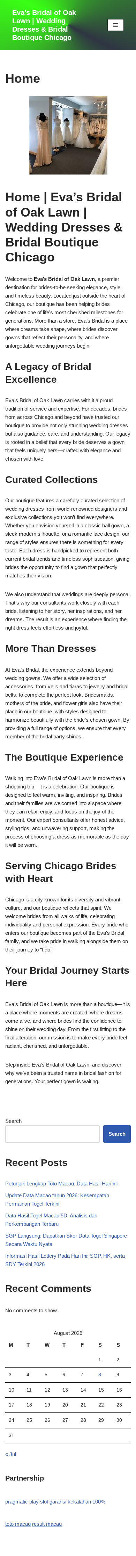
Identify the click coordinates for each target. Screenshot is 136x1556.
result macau (47, 1524)
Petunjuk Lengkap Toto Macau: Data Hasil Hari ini (61, 1183)
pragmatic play (22, 1502)
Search (13, 1121)
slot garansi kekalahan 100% (72, 1502)
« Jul (10, 1454)
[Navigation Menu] (115, 25)
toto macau (18, 1524)
